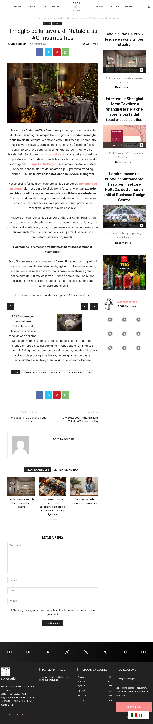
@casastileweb (126, 302)
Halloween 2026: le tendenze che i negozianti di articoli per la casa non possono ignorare (52, 507)
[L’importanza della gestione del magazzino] (84, 486)
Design (47, 17)
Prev (84, 306)
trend (89, 372)
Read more (121, 87)
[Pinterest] (57, 52)
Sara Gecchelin (18, 43)
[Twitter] (48, 52)
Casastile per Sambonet (34, 372)
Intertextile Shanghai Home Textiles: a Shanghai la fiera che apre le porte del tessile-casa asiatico (124, 109)
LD (113, 69)
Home (37, 17)
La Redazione (127, 669)
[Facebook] (39, 52)
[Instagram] (10, 714)
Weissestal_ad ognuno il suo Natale (28, 419)
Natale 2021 (57, 372)
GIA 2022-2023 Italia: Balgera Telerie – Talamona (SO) (80, 419)
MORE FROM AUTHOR (66, 469)
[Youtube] (23, 714)
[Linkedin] (17, 714)
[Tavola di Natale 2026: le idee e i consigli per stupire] (21, 486)
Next (94, 306)
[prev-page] (49, 521)
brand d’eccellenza (51, 154)
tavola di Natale (75, 372)
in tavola (58, 17)
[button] (149, 7)
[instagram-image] (110, 320)
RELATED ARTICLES (37, 469)
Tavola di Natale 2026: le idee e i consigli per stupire (21, 503)
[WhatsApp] (65, 52)
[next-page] (55, 521)
